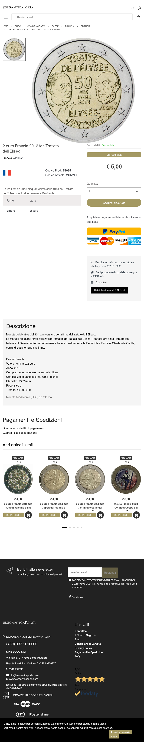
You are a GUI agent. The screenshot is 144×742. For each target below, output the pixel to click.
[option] (83, 90)
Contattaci (101, 282)
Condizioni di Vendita (88, 644)
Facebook (77, 597)
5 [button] (81, 527)
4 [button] (77, 527)
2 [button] (70, 527)
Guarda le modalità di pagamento (23, 428)
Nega (114, 736)
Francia (7, 158)
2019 (18, 462)
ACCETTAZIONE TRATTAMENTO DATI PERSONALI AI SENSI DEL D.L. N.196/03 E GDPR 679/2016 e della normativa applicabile (104, 583)
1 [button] (64, 527)
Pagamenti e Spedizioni (89, 652)
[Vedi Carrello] (139, 17)
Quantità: (92, 184)
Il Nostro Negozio (85, 635)
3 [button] (74, 527)
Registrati (110, 572)
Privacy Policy (83, 648)
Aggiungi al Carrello (114, 203)
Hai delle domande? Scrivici (109, 290)
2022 (90, 462)
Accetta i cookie (120, 732)
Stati (77, 639)
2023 (54, 462)
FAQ (77, 656)
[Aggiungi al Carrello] (28, 515)
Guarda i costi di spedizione (20, 433)
